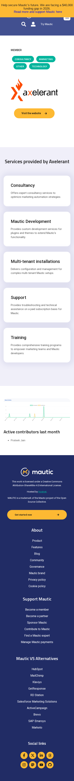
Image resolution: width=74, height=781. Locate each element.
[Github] (50, 764)
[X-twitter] (32, 755)
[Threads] (50, 755)
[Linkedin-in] (41, 755)
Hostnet (42, 491)
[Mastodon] (32, 764)
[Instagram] (24, 764)
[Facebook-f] (24, 755)
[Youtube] (41, 764)
